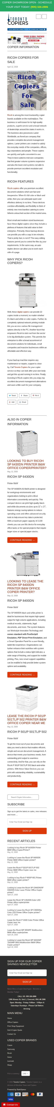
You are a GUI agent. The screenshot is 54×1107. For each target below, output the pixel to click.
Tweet (14, 395)
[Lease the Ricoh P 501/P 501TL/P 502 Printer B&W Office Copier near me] (27, 712)
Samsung (11, 1049)
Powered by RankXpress (16, 1090)
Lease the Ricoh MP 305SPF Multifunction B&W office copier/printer (24, 931)
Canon (9, 1045)
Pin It (37, 395)
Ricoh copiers (13, 188)
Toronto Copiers (21, 367)
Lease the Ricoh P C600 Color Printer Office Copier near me (25, 921)
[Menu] (38, 16)
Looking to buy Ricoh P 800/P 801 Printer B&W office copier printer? (24, 879)
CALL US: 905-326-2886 (27, 996)
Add (13, 402)
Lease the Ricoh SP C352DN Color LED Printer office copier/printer (23, 901)
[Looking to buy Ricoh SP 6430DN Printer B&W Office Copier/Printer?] (27, 457)
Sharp (9, 1065)
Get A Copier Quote (14, 1030)
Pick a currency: (14, 1074)
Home (9, 1018)
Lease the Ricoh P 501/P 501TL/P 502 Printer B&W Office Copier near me (26, 719)
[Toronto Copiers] (17, 20)
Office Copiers (12, 1022)
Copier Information (23, 47)
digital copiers (23, 312)
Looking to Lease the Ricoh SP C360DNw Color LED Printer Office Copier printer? (24, 911)
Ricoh (9, 115)
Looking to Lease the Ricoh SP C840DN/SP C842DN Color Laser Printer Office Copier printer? (25, 890)
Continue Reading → (22, 540)
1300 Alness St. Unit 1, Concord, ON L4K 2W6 (27, 999)
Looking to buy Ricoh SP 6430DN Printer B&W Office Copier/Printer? (26, 464)
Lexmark (10, 1061)
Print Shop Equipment (15, 1026)
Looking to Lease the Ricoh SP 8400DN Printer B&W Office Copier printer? (23, 859)
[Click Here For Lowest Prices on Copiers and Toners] (27, 30)
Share (25, 395)
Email (24, 402)
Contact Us (11, 1034)
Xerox (9, 1057)
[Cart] (44, 16)
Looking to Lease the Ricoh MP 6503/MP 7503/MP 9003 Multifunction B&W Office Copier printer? (24, 942)
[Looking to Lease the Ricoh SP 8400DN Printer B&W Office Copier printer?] (27, 578)
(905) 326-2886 (39, 7)
